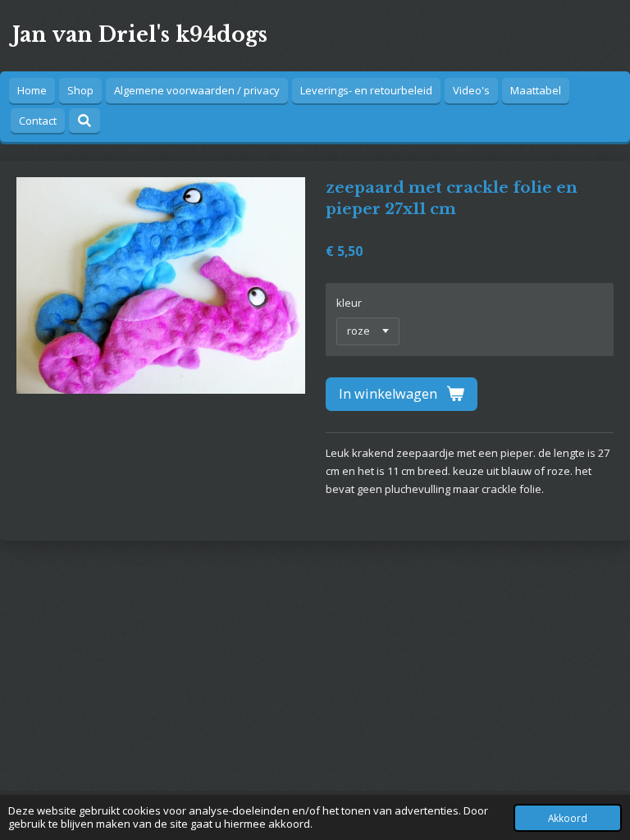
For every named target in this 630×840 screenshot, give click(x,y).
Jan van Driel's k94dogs (139, 35)
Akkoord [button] (567, 817)
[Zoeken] (84, 120)
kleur (349, 302)
